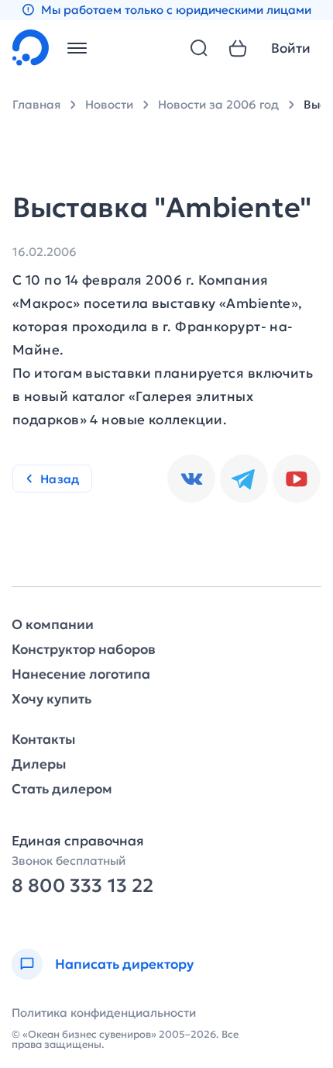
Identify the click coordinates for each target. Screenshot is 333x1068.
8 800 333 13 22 (82, 886)
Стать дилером (62, 789)
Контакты (43, 739)
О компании (53, 624)
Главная (36, 104)
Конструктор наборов (84, 649)
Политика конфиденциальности (104, 1012)
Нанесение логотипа (81, 674)
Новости (109, 104)
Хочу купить (51, 699)
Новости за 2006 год (218, 104)
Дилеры (39, 764)
